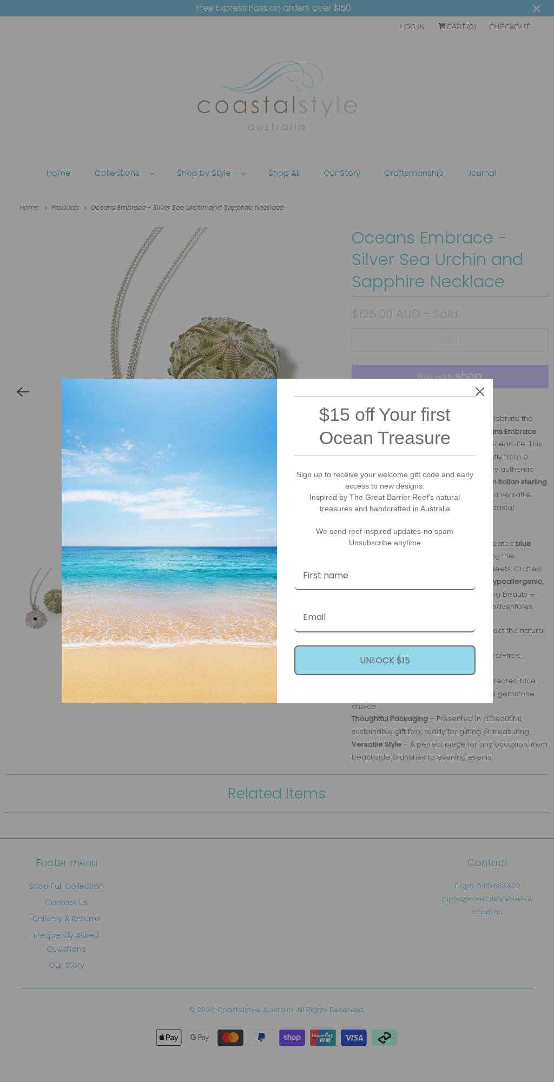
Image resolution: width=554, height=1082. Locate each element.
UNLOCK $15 (385, 660)
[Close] (480, 392)
